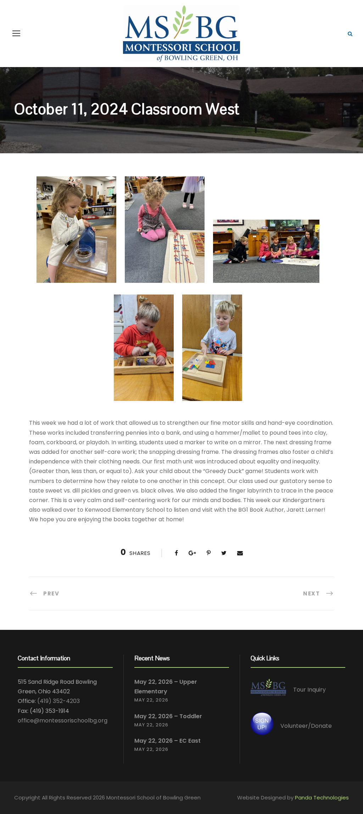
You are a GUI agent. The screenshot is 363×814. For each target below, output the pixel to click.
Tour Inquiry (309, 690)
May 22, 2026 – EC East (167, 741)
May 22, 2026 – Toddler (168, 716)
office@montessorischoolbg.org (62, 720)
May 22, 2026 (151, 700)
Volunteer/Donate (306, 726)
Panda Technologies (322, 797)
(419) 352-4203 (58, 701)
